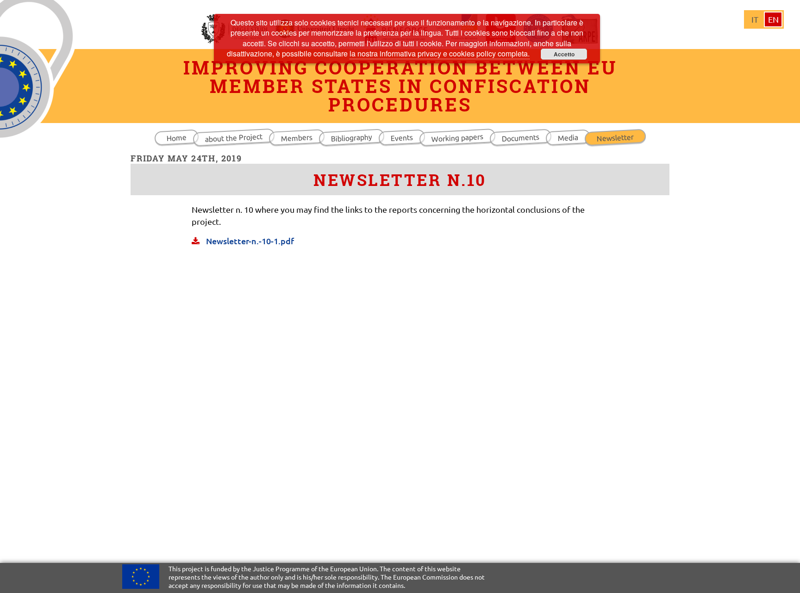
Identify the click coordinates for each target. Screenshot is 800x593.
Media (567, 137)
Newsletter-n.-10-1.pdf (249, 240)
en (773, 19)
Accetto (564, 54)
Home (176, 137)
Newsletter (615, 137)
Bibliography (351, 137)
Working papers (457, 137)
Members (296, 137)
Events (401, 137)
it (754, 19)
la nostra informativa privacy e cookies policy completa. (440, 53)
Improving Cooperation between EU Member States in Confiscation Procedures (400, 86)
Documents (520, 137)
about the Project (233, 137)
